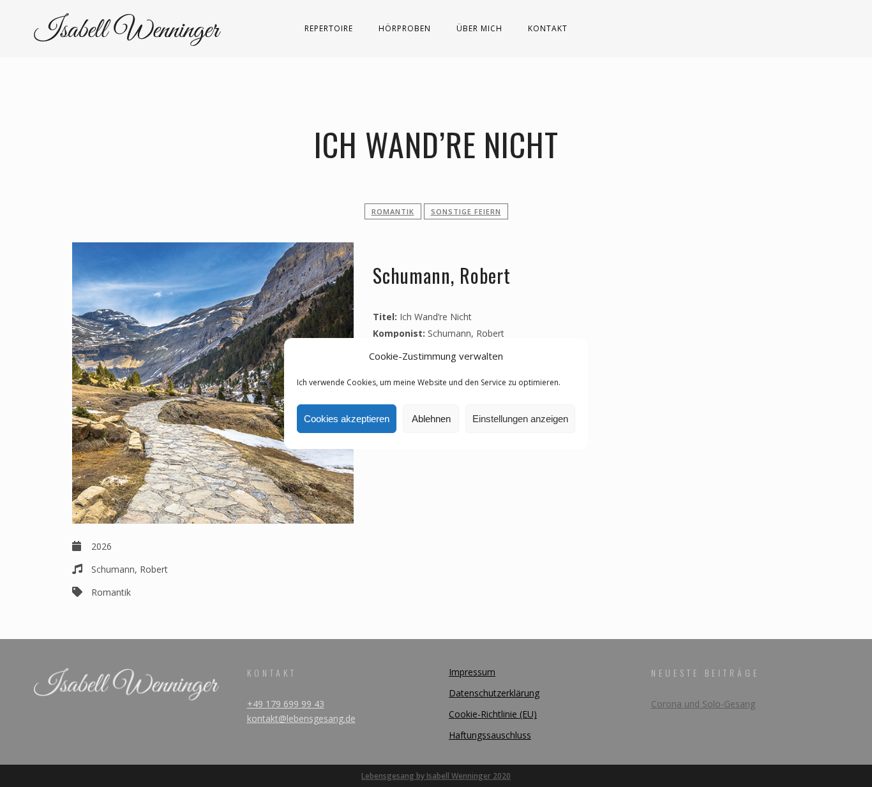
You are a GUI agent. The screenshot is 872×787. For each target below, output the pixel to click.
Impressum (472, 672)
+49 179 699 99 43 (285, 704)
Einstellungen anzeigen (520, 418)
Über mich (479, 28)
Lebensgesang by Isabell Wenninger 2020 (436, 775)
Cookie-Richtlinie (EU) (493, 714)
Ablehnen (431, 418)
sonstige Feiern (466, 211)
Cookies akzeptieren (346, 418)
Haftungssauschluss (490, 735)
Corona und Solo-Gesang (703, 704)
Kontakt (548, 28)
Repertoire (328, 28)
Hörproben (405, 28)
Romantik (393, 211)
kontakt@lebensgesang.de (301, 718)
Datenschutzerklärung (494, 693)
